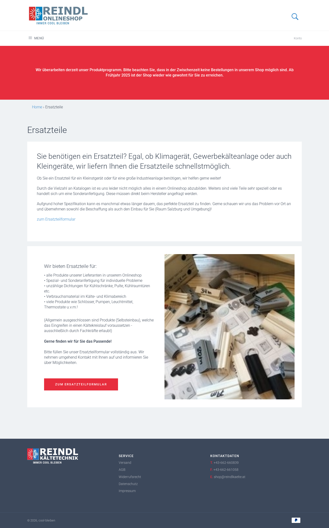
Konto (298, 38)
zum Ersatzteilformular (56, 219)
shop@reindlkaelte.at (229, 477)
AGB (122, 470)
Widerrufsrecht (130, 477)
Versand (125, 463)
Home (37, 107)
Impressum (127, 491)
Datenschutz (128, 484)
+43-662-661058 (225, 470)
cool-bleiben (47, 520)
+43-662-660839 (226, 463)
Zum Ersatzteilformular (81, 384)
